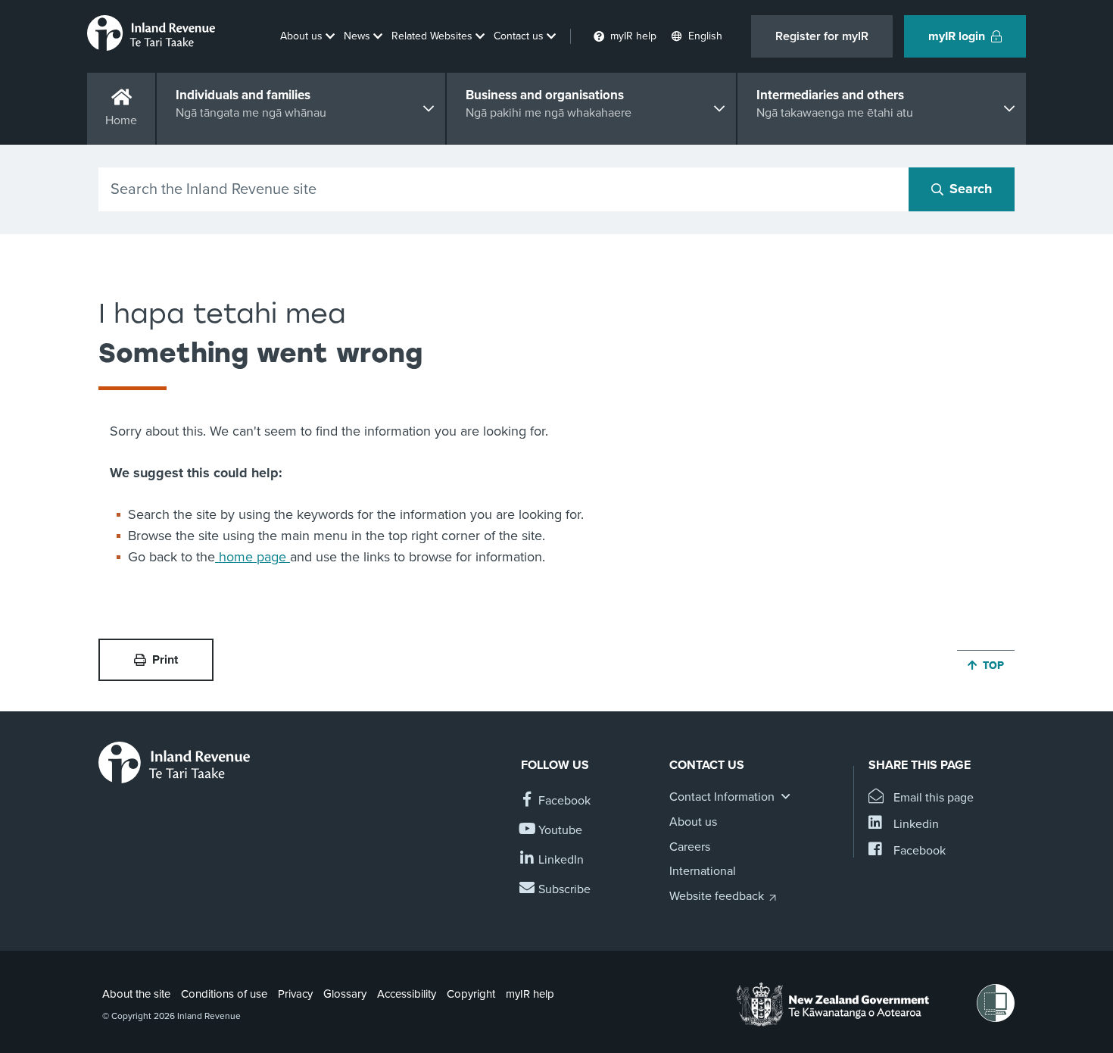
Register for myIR (821, 36)
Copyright (471, 994)
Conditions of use (224, 994)
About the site (136, 994)
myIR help (530, 994)
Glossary (344, 994)
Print (165, 659)
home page (252, 556)
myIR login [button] (956, 36)
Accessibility (406, 994)
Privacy (295, 994)
